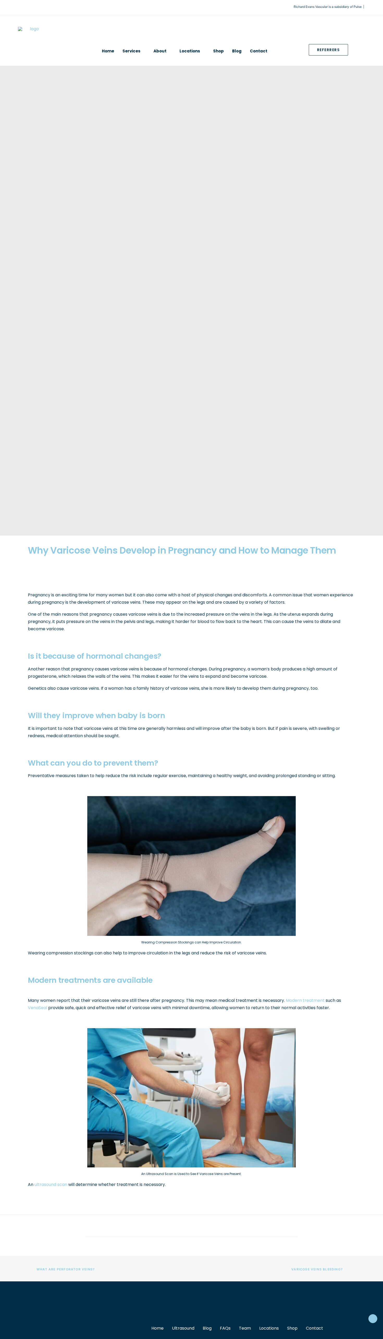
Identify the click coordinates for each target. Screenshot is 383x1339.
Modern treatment (305, 1000)
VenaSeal (37, 1008)
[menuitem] (108, 50)
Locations (269, 1328)
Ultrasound (183, 1328)
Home (108, 51)
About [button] (159, 51)
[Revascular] (32, 44)
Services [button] (131, 51)
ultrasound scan (50, 1184)
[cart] (362, 50)
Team (245, 1328)
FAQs (225, 1328)
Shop (218, 51)
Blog (237, 51)
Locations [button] (190, 51)
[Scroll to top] (372, 1318)
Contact (258, 51)
